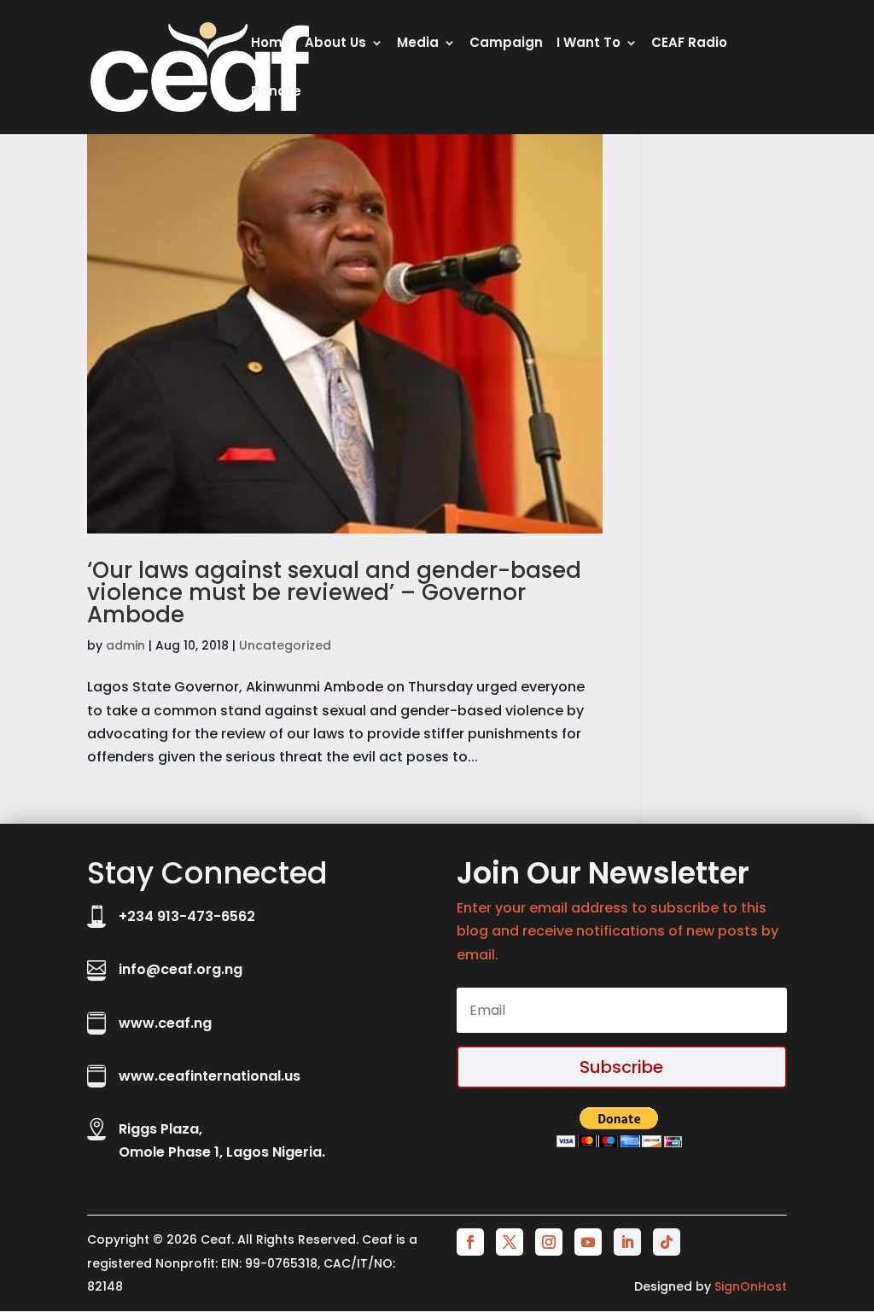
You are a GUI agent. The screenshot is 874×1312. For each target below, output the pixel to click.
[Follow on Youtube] (588, 1242)
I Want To (588, 44)
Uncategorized (285, 645)
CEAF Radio (689, 44)
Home (271, 44)
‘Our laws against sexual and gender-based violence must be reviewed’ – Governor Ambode (334, 592)
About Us (335, 44)
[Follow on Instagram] (548, 1242)
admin (125, 645)
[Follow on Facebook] (470, 1242)
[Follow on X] (509, 1242)
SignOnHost (750, 1286)
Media (418, 44)
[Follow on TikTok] (666, 1242)
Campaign (506, 44)
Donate (276, 92)
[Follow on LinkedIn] (627, 1242)
